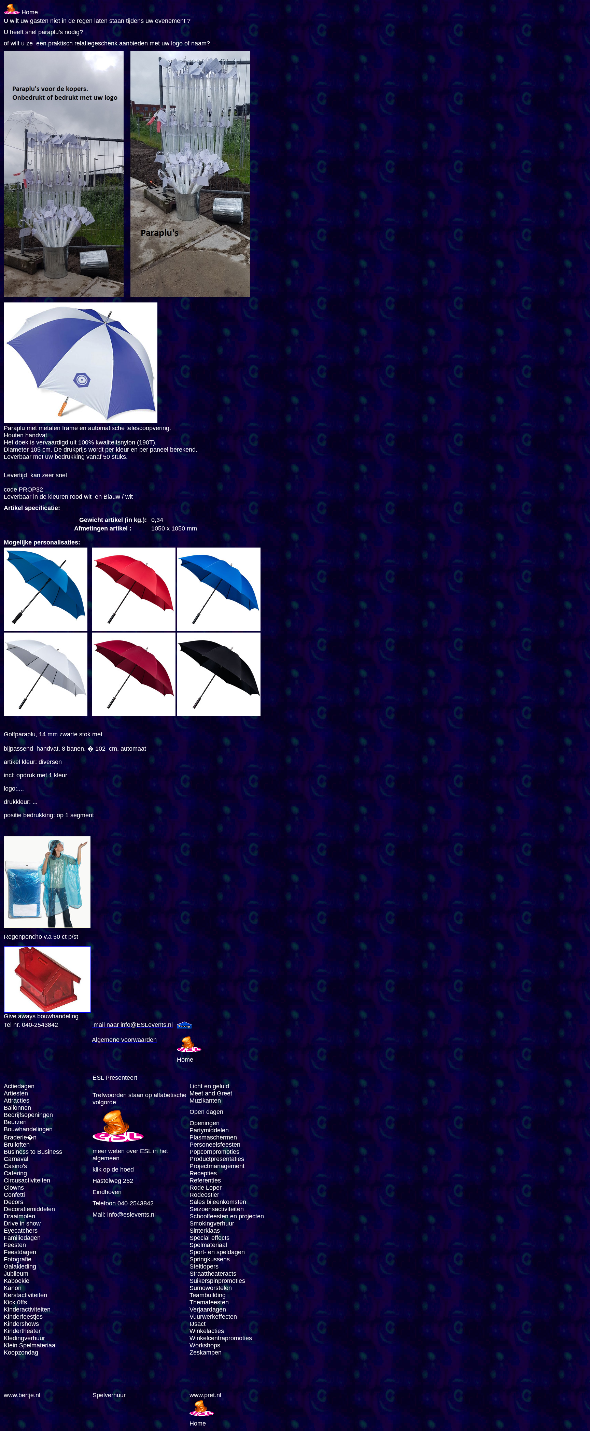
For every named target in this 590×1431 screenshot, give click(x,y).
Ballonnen (17, 1107)
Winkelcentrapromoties (220, 1338)
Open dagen (206, 1111)
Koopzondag (21, 1352)
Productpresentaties (216, 1159)
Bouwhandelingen (28, 1129)
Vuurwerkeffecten (213, 1316)
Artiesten (16, 1093)
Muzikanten (205, 1100)
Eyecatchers (21, 1230)
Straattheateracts (212, 1273)
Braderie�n (20, 1137)
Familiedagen (22, 1237)
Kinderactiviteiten (27, 1309)
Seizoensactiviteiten (216, 1209)
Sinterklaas (204, 1230)
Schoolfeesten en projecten (226, 1216)
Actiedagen (19, 1086)
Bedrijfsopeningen (28, 1114)
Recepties (203, 1173)
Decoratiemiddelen (29, 1209)
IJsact (197, 1323)
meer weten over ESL (122, 1151)
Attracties (16, 1100)
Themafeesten (209, 1302)
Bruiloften (17, 1144)
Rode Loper (205, 1187)
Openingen (204, 1123)
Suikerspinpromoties (217, 1280)
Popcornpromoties (214, 1151)
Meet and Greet (210, 1093)
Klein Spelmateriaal (30, 1345)
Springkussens (209, 1259)
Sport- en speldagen (217, 1252)
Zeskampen (205, 1352)
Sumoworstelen (210, 1288)
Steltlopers (204, 1266)
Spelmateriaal (208, 1245)
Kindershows (21, 1323)
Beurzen (15, 1122)
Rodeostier (204, 1194)
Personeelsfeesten (214, 1144)
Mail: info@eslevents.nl (124, 1214)
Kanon (13, 1288)
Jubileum (16, 1273)
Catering (15, 1173)
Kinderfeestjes (24, 1316)
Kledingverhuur (24, 1338)
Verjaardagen (207, 1309)
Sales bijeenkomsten (217, 1202)
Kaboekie (16, 1280)
